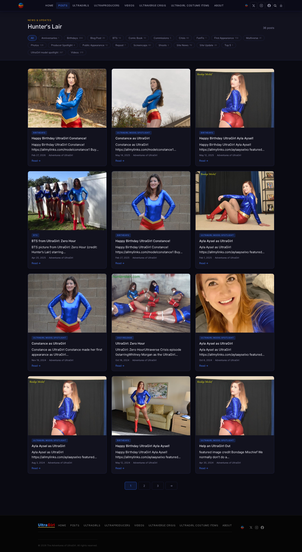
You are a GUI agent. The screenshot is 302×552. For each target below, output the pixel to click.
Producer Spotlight (63, 45)
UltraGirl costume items (190, 5)
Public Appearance (95, 45)
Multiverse (254, 38)
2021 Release (124, 338)
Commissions (162, 38)
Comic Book (137, 38)
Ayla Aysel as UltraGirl (216, 241)
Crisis (184, 38)
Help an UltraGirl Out (215, 446)
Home (49, 5)
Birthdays (75, 38)
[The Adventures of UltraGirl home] (20, 5)
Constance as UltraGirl (132, 138)
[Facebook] (269, 5)
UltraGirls (81, 5)
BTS (117, 38)
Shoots (164, 45)
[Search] (275, 5)
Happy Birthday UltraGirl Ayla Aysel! (226, 138)
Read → (36, 160)
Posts (63, 5)
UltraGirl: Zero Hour (130, 343)
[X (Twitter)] (253, 5)
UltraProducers (107, 5)
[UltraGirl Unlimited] (246, 5)
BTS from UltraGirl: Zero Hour (54, 241)
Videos (129, 5)
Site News (184, 45)
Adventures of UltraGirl (61, 155)
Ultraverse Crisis (152, 5)
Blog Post (97, 38)
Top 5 (229, 45)
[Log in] (281, 5)
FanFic (201, 38)
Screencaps (142, 45)
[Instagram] (261, 5)
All (32, 38)
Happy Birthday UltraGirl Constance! (59, 138)
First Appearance (226, 38)
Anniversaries (50, 38)
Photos (37, 45)
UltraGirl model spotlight (47, 52)
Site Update (208, 45)
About (219, 5)
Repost (120, 45)
